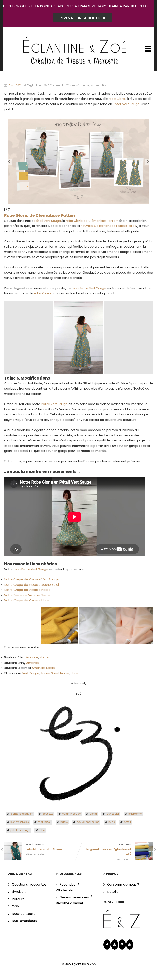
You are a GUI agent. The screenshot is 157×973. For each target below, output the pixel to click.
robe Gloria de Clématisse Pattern (92, 220)
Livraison (19, 891)
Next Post (108, 849)
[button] (9, 162)
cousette (47, 813)
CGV (15, 906)
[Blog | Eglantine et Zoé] (74, 47)
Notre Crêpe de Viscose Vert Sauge (31, 579)
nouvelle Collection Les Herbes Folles (108, 226)
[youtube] (129, 944)
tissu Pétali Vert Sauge (89, 288)
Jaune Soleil (50, 673)
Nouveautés (98, 85)
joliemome (135, 813)
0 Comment (55, 85)
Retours (18, 899)
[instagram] (122, 944)
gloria (93, 813)
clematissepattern (21, 813)
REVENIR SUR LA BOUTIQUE (82, 17)
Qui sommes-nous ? (123, 884)
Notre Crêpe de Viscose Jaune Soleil (31, 584)
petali (127, 822)
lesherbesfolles (19, 822)
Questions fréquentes (29, 884)
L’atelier (113, 891)
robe (42, 830)
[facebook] (107, 944)
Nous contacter (24, 913)
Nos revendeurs (24, 920)
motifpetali (44, 822)
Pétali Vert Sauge (126, 104)
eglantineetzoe (71, 813)
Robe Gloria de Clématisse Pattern (40, 215)
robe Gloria (117, 98)
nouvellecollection (88, 822)
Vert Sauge (30, 673)
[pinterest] (114, 944)
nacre (64, 822)
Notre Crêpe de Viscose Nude (26, 600)
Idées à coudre (79, 85)
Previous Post (45, 847)
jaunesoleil (112, 813)
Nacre (44, 657)
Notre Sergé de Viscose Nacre (27, 595)
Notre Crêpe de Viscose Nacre (27, 590)
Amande (31, 657)
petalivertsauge (20, 830)
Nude (74, 673)
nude (111, 822)
